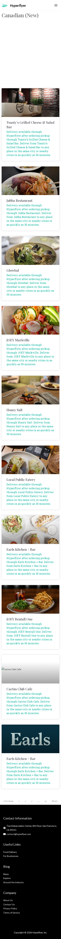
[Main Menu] (56, 5)
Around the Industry (13, 882)
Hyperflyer (18, 5)
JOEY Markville (18, 340)
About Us (8, 900)
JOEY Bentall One (20, 619)
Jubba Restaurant (19, 200)
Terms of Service (11, 912)
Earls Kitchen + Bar (21, 549)
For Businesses (10, 856)
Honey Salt (14, 410)
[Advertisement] (30, 55)
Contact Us (9, 904)
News (6, 874)
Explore (7, 878)
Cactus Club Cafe (19, 689)
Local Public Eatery (21, 479)
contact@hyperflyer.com (19, 834)
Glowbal (13, 270)
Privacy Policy (10, 908)
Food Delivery (10, 852)
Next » (55, 800)
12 (46, 800)
